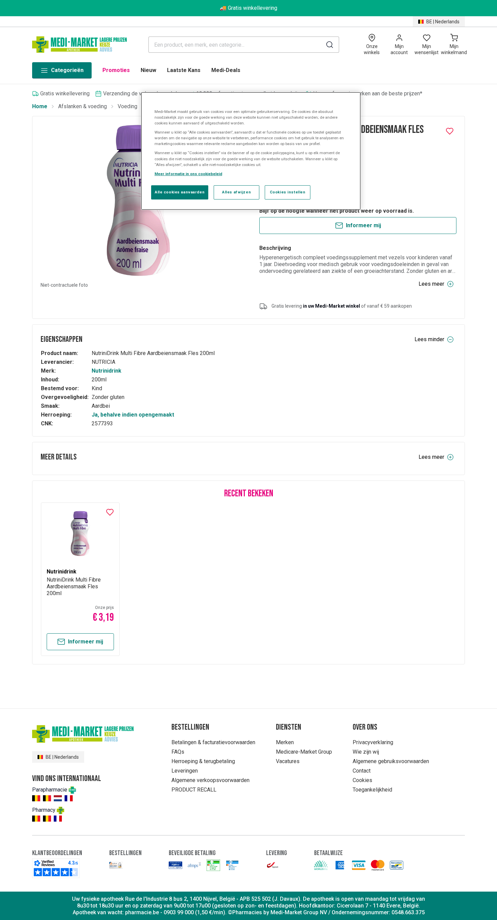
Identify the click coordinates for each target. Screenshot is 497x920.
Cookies (362, 780)
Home (39, 106)
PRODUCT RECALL (193, 789)
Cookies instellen (288, 192)
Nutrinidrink (106, 371)
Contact (362, 771)
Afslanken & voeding (82, 106)
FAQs (177, 752)
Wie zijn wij (366, 752)
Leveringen (184, 771)
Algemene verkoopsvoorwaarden (210, 780)
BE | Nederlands (442, 21)
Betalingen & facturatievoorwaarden (213, 742)
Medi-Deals (225, 70)
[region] (251, 151)
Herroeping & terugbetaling (203, 761)
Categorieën (67, 70)
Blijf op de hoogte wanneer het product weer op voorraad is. (336, 211)
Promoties (116, 70)
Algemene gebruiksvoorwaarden (391, 761)
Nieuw (148, 70)
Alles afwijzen (236, 192)
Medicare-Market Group (304, 752)
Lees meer (431, 284)
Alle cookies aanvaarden (180, 192)
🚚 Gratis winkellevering (248, 8)
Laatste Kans (183, 70)
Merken (285, 742)
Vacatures (288, 761)
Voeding (127, 106)
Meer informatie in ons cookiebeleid (188, 173)
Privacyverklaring (373, 742)
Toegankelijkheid (372, 789)
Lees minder (429, 339)
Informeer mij (363, 225)
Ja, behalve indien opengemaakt (133, 414)
